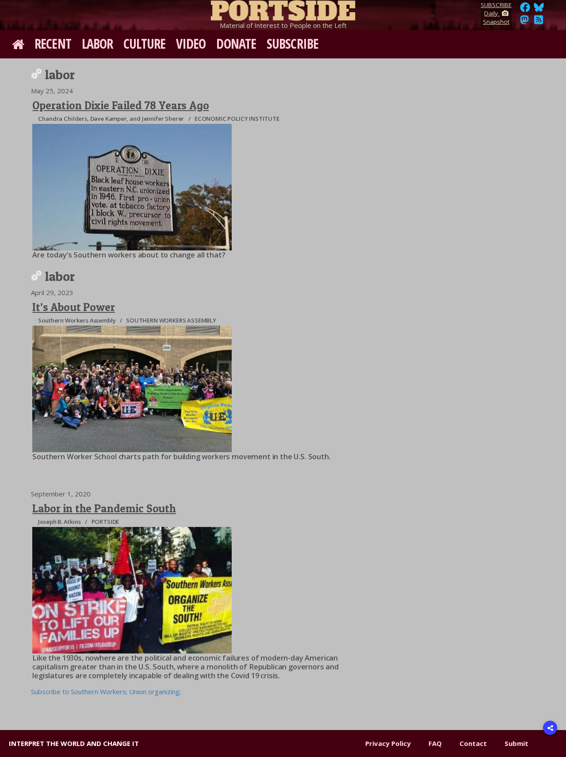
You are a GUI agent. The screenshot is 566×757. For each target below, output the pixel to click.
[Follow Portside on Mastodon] (524, 22)
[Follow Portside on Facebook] (525, 9)
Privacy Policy (388, 743)
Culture (144, 44)
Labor (97, 44)
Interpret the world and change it (74, 743)
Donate (236, 44)
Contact (473, 743)
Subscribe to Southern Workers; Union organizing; (106, 691)
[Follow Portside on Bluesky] (540, 9)
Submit (516, 743)
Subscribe (292, 44)
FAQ (435, 743)
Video (191, 44)
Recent (52, 44)
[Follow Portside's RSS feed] (538, 22)
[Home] (283, 9)
